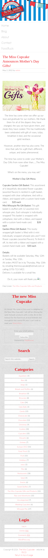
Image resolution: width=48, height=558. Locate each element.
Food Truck (7, 48)
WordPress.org (24, 540)
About (5, 37)
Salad (23, 478)
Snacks (22, 482)
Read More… (18, 323)
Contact (6, 42)
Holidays (22, 460)
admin (17, 70)
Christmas (23, 425)
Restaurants (22, 473)
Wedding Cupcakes (22, 505)
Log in (24, 526)
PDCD (24, 552)
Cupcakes (22, 434)
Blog (4, 31)
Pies (22, 469)
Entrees (23, 442)
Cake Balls (23, 407)
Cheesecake (22, 416)
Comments (24, 535)
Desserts (22, 438)
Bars (22, 380)
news (23, 465)
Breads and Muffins (22, 389)
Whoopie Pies (22, 509)
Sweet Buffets (22, 487)
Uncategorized (22, 500)
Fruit (22, 456)
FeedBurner (29, 340)
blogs (23, 385)
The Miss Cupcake (27, 550)
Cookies (22, 429)
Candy (22, 411)
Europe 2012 (22, 447)
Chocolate (22, 420)
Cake (22, 402)
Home (5, 25)
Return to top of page (24, 555)
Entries (24, 531)
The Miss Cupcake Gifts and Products (27, 286)
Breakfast (22, 394)
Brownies (22, 398)
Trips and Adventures (22, 496)
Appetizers (23, 376)
